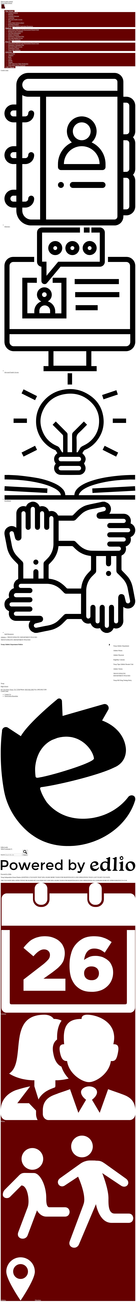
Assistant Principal (13, 16)
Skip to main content (7, 1)
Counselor (11, 18)
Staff (9, 21)
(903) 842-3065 (29, 689)
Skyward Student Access (15, 38)
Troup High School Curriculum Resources (20, 26)
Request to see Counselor (15, 31)
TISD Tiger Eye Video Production (18, 64)
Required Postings (13, 24)
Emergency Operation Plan (16, 36)
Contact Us (7, 694)
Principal (10, 14)
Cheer (10, 59)
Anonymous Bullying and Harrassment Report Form (23, 30)
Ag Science (11, 54)
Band (9, 57)
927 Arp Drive (5, 689)
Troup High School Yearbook (16, 65)
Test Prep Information (14, 33)
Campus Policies (13, 13)
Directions (38, 1300)
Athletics (10, 55)
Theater (10, 62)
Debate (10, 60)
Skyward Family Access (15, 19)
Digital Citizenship (13, 35)
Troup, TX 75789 (15, 689)
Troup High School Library (16, 23)
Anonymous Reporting (11, 696)
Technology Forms (13, 48)
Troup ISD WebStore (14, 40)
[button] (9, 11)
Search (3, 855)
